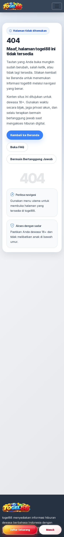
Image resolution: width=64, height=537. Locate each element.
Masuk (50, 529)
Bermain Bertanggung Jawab (31, 159)
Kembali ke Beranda (24, 135)
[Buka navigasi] (57, 6)
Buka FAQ (17, 147)
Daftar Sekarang (20, 529)
